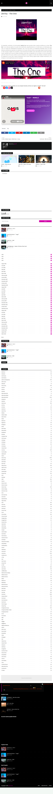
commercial (27, 668)
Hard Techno (27, 535)
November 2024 (27, 304)
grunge (27, 670)
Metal (27, 578)
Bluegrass (27, 424)
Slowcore (27, 644)
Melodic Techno (27, 576)
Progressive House (27, 607)
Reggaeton (27, 623)
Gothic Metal (27, 531)
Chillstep (27, 440)
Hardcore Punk (27, 537)
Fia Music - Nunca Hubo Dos (13, 709)
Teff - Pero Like (10, 703)
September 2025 (27, 285)
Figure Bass (27, 500)
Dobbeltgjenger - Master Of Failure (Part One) (17, 246)
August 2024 (27, 310)
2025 (27, 256)
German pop (27, 522)
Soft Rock (27, 646)
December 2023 (27, 326)
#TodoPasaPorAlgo (17, 688)
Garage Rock (27, 520)
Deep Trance (27, 467)
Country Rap (27, 451)
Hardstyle (27, 539)
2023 (27, 260)
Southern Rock (27, 650)
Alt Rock (27, 391)
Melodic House (27, 574)
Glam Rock (27, 524)
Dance (27, 455)
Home (3, 10)
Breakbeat (27, 432)
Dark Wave (27, 461)
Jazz (27, 559)
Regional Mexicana (27, 625)
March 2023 (26, 333)
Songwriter (27, 648)
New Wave (27, 588)
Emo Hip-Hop (27, 494)
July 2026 (27, 265)
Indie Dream (10, 785)
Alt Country (27, 385)
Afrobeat (27, 383)
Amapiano (27, 399)
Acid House (27, 375)
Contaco (50, 785)
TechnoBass (27, 660)
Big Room (27, 422)
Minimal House (27, 584)
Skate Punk (27, 641)
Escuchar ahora (31, 110)
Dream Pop (27, 473)
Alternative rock (27, 397)
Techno (27, 658)
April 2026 (27, 271)
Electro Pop (27, 487)
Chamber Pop (27, 436)
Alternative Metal (27, 395)
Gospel (27, 529)
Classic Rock (27, 448)
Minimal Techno (27, 586)
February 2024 (26, 322)
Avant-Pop (27, 410)
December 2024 (27, 302)
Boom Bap (27, 428)
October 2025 (27, 283)
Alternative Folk (27, 393)
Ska (27, 639)
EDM (27, 479)
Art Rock (27, 407)
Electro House (27, 485)
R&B (27, 617)
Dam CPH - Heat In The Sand (25, 164)
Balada (27, 412)
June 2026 (27, 267)
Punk (27, 613)
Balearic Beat (27, 414)
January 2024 (27, 324)
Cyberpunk (27, 453)
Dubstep (27, 477)
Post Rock (27, 598)
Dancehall (27, 459)
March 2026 (27, 273)
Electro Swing (27, 488)
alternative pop (27, 666)
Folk (27, 502)
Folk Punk (27, 506)
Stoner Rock (27, 652)
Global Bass (27, 527)
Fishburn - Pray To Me (40, 164)
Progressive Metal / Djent (27, 609)
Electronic (7, 10)
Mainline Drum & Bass (27, 572)
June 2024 (27, 314)
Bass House (27, 416)
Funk (27, 512)
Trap (27, 662)
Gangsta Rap (27, 518)
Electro (27, 481)
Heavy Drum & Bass (27, 541)
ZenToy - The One (11, 82)
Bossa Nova (27, 430)
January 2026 (27, 277)
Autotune (27, 409)
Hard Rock (27, 533)
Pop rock (27, 594)
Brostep (27, 434)
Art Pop (27, 405)
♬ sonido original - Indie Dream (35, 688)
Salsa (27, 635)
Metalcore (27, 580)
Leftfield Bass (27, 570)
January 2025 (27, 300)
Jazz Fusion (27, 561)
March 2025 (27, 296)
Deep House (27, 465)
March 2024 (27, 320)
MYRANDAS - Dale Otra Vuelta (13, 697)
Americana (27, 403)
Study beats (27, 654)
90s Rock (27, 373)
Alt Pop (27, 389)
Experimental (27, 498)
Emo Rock (27, 496)
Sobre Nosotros (44, 785)
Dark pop (27, 463)
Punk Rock (27, 615)
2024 (27, 258)
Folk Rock (27, 508)
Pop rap (27, 592)
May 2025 (27, 292)
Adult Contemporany (27, 379)
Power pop (27, 605)
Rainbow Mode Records (4, 82)
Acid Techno (27, 377)
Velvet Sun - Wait (10, 240)
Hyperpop (27, 549)
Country (27, 449)
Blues (27, 426)
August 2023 (27, 331)
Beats (27, 418)
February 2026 (27, 275)
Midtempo (27, 582)
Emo (27, 492)
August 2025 (27, 287)
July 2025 (27, 289)
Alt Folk (27, 387)
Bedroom (27, 420)
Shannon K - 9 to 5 (11, 228)
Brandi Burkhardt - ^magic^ (13, 234)
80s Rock (27, 371)
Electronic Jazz (27, 490)
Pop (8, 128)
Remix (27, 627)
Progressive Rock (27, 611)
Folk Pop (27, 504)
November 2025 (27, 281)
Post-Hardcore (27, 600)
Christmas (27, 446)
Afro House (27, 381)
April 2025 (27, 294)
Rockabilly (27, 633)
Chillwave (27, 442)
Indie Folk (27, 551)
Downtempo (27, 471)
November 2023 (26, 328)
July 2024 (27, 312)
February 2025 (27, 298)
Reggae (27, 621)
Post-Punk (27, 602)
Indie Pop (27, 553)
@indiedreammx (6, 685)
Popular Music (27, 596)
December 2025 (27, 279)
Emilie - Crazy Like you (6, 164)
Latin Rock (27, 568)
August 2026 (27, 263)
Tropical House (27, 664)
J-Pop (27, 557)
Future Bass (27, 514)
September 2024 (27, 308)
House (27, 547)
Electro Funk (27, 483)
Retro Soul (27, 629)
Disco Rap (27, 469)
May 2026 (27, 269)
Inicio (39, 785)
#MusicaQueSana (24, 688)
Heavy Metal (27, 543)
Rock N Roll (27, 631)
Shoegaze (27, 637)
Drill (27, 475)
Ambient (27, 401)
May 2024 (27, 316)
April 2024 (26, 318)
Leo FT (15, 144)
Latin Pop (27, 566)
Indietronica (27, 555)
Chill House (27, 438)
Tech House (27, 656)
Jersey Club (27, 563)
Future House (27, 516)
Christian (27, 444)
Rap (27, 619)
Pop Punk (27, 590)
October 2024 (27, 306)
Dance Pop (27, 457)
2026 (27, 254)
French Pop (27, 510)
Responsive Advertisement (26, 678)
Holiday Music (27, 545)
